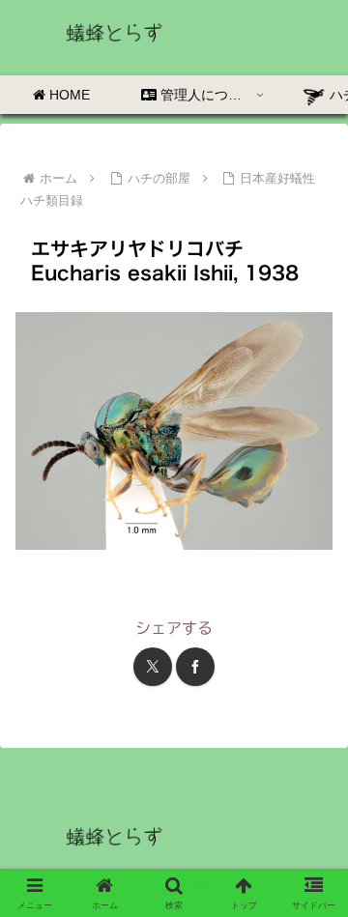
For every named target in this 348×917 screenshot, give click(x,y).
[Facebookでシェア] (195, 666)
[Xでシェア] (152, 666)
